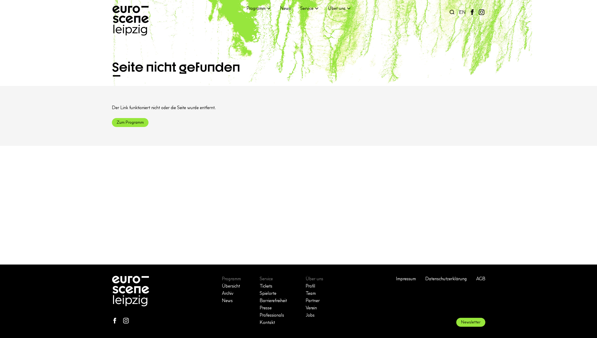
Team (311, 293)
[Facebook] (472, 12)
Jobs (310, 315)
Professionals (272, 315)
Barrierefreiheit (273, 300)
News (285, 8)
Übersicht (231, 286)
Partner (313, 300)
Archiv (227, 293)
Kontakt (267, 322)
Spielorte (268, 293)
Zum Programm (130, 122)
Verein (311, 308)
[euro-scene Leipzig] (130, 21)
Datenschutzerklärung (446, 278)
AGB (480, 278)
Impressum (406, 278)
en (462, 12)
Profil (310, 286)
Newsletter (471, 322)
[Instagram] (481, 12)
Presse (266, 308)
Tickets (266, 286)
